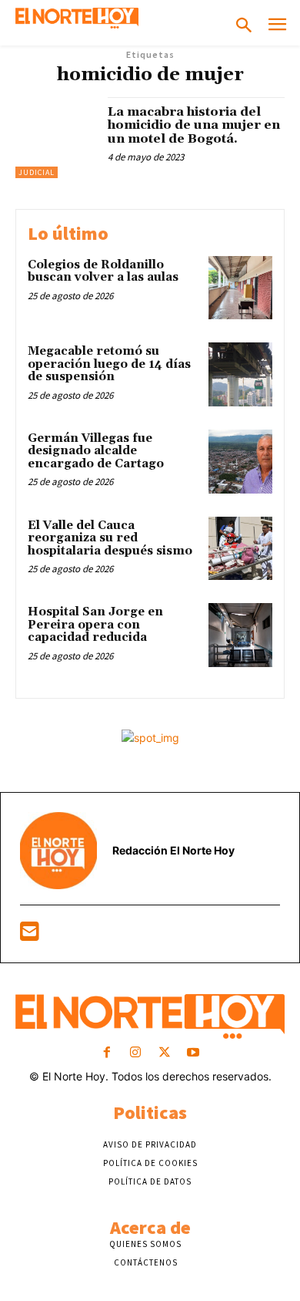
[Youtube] (192, 1053)
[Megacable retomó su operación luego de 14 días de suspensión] (240, 374)
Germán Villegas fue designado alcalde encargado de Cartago (96, 451)
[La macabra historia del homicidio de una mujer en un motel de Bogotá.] (55, 137)
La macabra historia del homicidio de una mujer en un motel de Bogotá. (194, 125)
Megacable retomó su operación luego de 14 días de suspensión (109, 364)
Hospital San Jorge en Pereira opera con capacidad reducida (95, 625)
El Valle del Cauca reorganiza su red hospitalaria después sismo (110, 538)
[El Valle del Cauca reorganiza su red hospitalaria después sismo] (240, 549)
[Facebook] (107, 1053)
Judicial (36, 172)
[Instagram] (135, 1053)
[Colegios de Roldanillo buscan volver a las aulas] (240, 288)
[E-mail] (29, 935)
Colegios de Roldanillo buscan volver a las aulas (103, 271)
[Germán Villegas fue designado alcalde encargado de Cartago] (240, 462)
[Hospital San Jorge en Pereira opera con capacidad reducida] (240, 635)
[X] (164, 1053)
